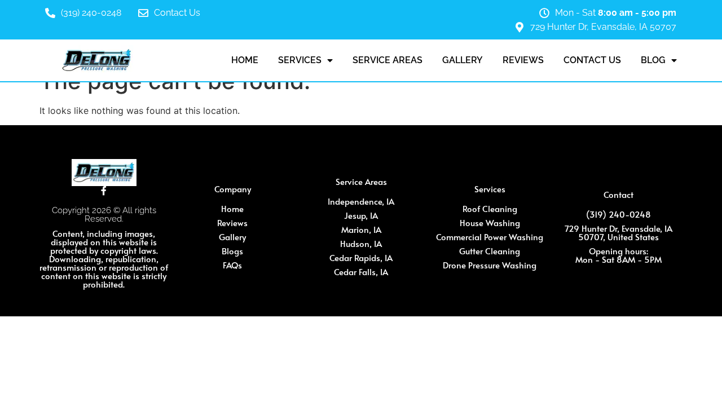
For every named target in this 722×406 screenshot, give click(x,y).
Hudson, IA (361, 243)
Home (244, 60)
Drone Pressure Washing (489, 265)
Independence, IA (361, 201)
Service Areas (387, 60)
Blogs (232, 251)
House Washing (490, 222)
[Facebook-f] (103, 190)
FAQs (232, 265)
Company (232, 189)
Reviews (523, 60)
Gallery (462, 60)
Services (300, 60)
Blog (653, 60)
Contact (618, 194)
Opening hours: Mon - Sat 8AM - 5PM (618, 255)
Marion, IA (361, 229)
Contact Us (177, 12)
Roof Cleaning (490, 208)
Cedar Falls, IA (361, 271)
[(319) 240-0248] (50, 13)
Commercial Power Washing (489, 236)
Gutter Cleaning (489, 251)
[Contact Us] (143, 13)
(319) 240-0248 (91, 12)
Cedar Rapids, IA (361, 257)
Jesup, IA (361, 215)
